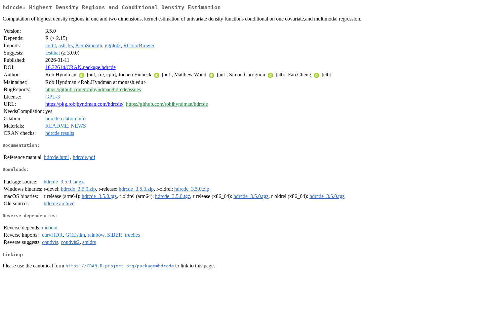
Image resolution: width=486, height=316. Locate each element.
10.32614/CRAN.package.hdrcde (80, 67)
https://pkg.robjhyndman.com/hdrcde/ (84, 104)
